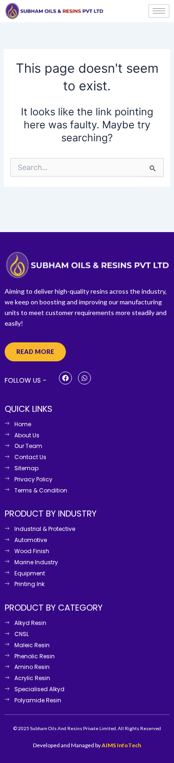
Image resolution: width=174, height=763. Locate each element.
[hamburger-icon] (158, 11)
